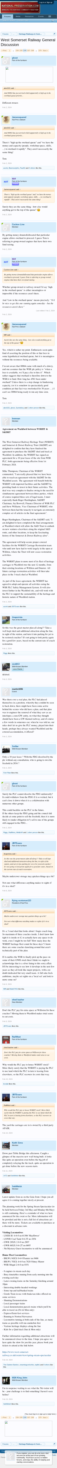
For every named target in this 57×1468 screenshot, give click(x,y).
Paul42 (22, 168)
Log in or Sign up (45, 2)
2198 (32, 50)
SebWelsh (15, 1176)
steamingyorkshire (27, 1365)
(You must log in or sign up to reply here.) (40, 1414)
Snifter (15, 746)
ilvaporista (17, 617)
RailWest (12, 832)
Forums (7, 16)
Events (41, 16)
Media (18, 16)
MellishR (19, 832)
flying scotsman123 (21, 900)
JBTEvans (16, 606)
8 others (47, 1365)
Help (53, 1451)
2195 (20, 50)
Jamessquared (19, 117)
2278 (39, 50)
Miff (4, 989)
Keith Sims (17, 1143)
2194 (17, 50)
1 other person (33, 408)
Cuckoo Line (18, 224)
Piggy (5, 653)
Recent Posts (23, 20)
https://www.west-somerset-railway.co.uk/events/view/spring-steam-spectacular (26, 1353)
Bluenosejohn (14, 168)
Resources (29, 16)
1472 (5, 1176)
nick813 (15, 664)
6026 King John (19, 1378)
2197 (28, 50)
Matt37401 (14, 989)
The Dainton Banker (11, 1365)
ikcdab (5, 1084)
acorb (5, 168)
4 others (32, 168)
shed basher (18, 1000)
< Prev (4, 50)
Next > (45, 50)
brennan (16, 418)
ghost (15, 58)
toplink (37, 1365)
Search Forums (9, 20)
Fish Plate (7, 773)
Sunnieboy (20, 408)
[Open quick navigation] (54, 34)
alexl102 (6, 408)
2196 (24, 50)
